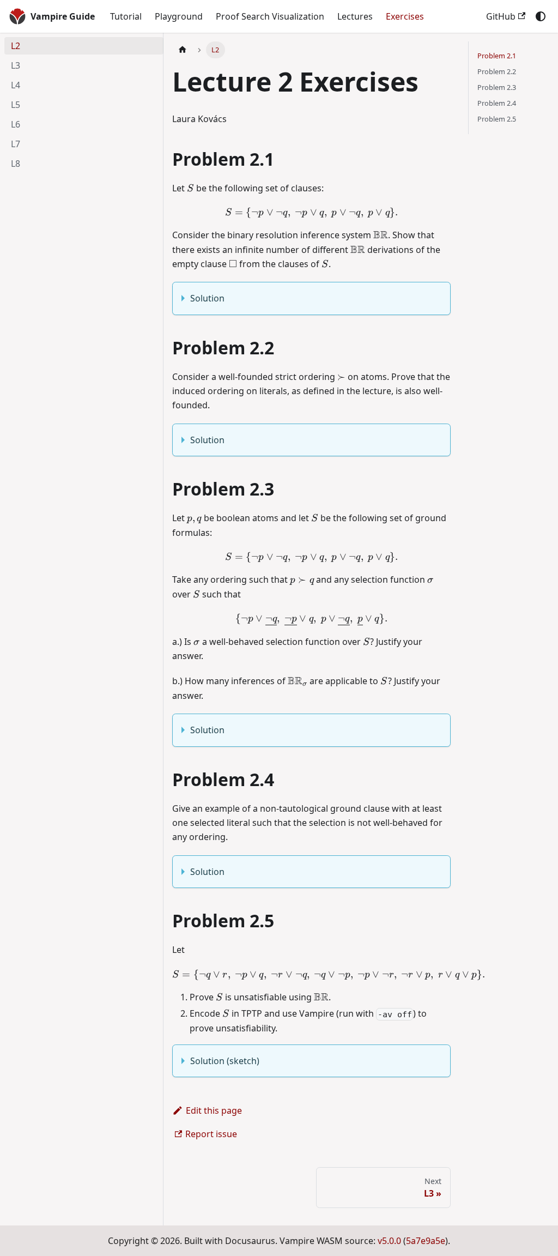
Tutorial (126, 16)
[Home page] (182, 49)
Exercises (405, 16)
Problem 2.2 (496, 71)
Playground (179, 16)
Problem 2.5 (496, 119)
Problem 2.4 (496, 103)
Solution (207, 298)
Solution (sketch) (224, 1061)
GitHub (500, 16)
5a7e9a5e (425, 1241)
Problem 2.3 (496, 87)
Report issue (211, 1134)
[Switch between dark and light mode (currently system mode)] (540, 16)
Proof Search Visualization (270, 16)
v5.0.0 (389, 1241)
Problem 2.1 (496, 56)
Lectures (355, 16)
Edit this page (214, 1110)
